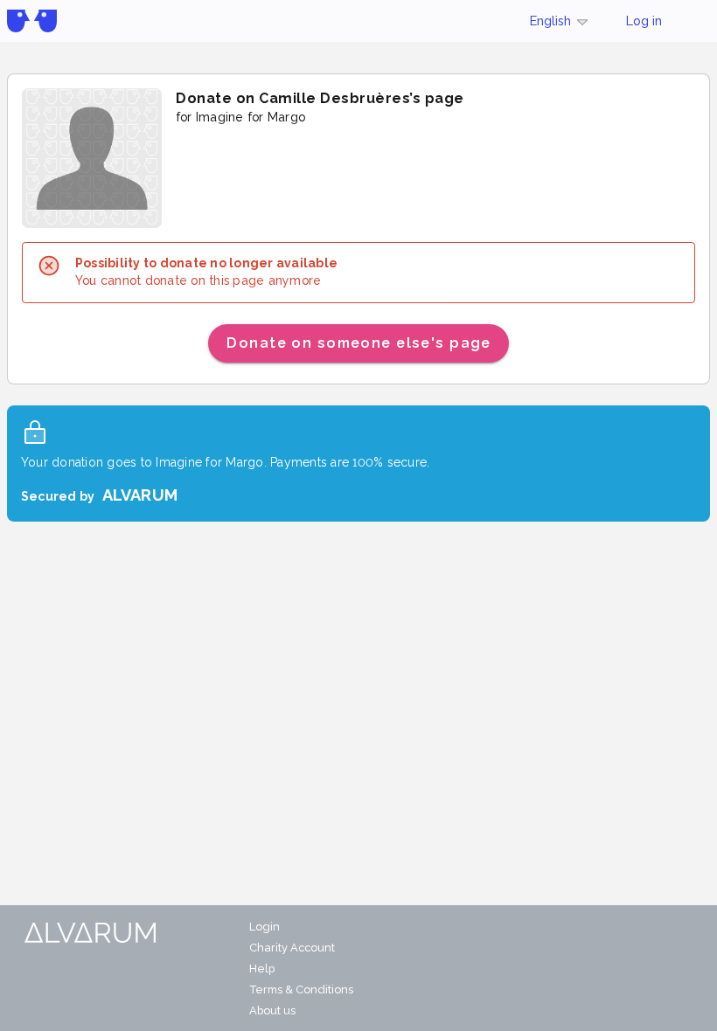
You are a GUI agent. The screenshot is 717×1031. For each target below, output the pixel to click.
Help (262, 968)
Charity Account (292, 947)
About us (272, 1010)
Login (264, 926)
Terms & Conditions (301, 989)
